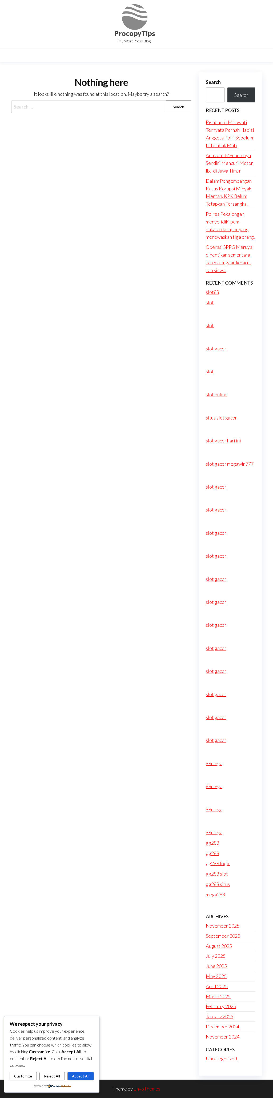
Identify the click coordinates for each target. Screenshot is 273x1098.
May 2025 (216, 976)
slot (210, 302)
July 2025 (216, 956)
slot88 (212, 292)
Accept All (80, 1076)
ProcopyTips (134, 33)
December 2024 (222, 1026)
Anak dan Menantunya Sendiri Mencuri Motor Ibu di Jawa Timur (229, 163)
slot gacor (216, 349)
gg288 (212, 843)
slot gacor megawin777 (230, 464)
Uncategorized (221, 1058)
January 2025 (219, 1016)
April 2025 (217, 986)
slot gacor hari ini (223, 441)
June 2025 (216, 966)
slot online (216, 394)
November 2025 (222, 926)
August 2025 (219, 946)
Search (213, 82)
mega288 (215, 894)
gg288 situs (218, 884)
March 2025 (218, 996)
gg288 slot (217, 874)
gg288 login (218, 863)
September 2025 (223, 936)
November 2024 (222, 1037)
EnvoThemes (147, 1089)
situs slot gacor (221, 418)
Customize (23, 1076)
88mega (214, 763)
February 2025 (221, 1006)
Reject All (52, 1076)
